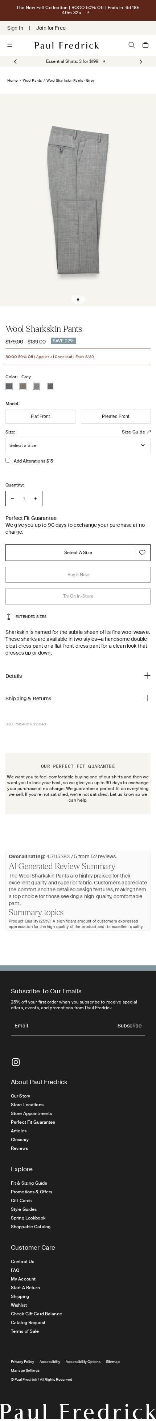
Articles (18, 1131)
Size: (10, 432)
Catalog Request (28, 1323)
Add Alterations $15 (33, 461)
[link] (72, 61)
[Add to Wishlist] (142, 552)
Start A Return (25, 1288)
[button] (140, 62)
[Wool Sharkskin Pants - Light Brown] (23, 386)
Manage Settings (25, 1370)
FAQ (15, 1270)
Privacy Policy (22, 1361)
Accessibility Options (83, 1361)
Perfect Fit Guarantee (33, 1122)
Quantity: (14, 485)
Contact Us (22, 1262)
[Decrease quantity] (12, 498)
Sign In (15, 28)
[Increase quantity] (35, 498)
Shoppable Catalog (30, 1227)
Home (12, 80)
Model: (12, 404)
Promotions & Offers (31, 1192)
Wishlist (19, 1305)
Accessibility (50, 1361)
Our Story (20, 1096)
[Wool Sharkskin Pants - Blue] (9, 386)
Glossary (20, 1140)
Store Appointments (31, 1113)
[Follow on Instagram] (16, 1062)
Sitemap (113, 1361)
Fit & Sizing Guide (29, 1183)
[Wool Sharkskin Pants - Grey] (37, 386)
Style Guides (24, 1209)
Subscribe (129, 1026)
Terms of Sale (25, 1331)
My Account (23, 1279)
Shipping (20, 1296)
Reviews (19, 1148)
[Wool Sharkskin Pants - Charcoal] (50, 386)
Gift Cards (21, 1201)
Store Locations (27, 1105)
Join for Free (51, 28)
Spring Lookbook (28, 1218)
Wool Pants (32, 80)
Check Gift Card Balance (36, 1314)
